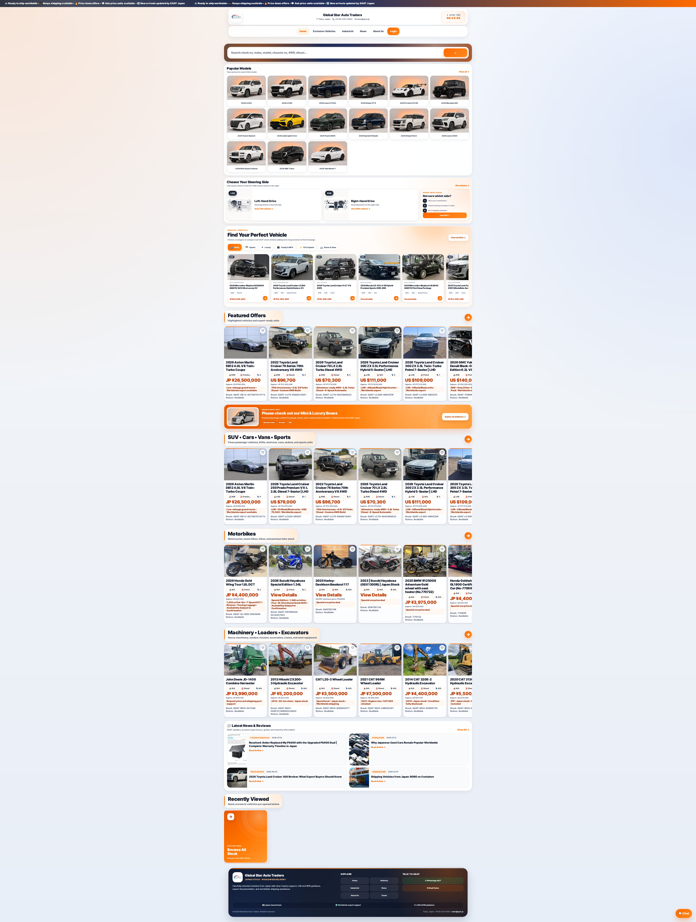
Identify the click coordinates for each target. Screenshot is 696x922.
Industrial (347, 31)
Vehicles (384, 880)
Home (303, 31)
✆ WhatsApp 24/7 (433, 880)
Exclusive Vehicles (324, 31)
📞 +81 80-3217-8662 (342, 19)
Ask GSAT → (445, 215)
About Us (378, 31)
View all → (464, 71)
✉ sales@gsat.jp (362, 19)
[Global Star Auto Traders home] (236, 17)
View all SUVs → (458, 237)
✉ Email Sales (433, 888)
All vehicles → (462, 185)
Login (393, 31)
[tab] (235, 247)
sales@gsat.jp (457, 912)
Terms (384, 895)
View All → (463, 729)
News (363, 31)
